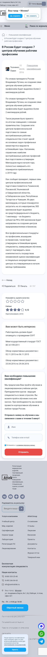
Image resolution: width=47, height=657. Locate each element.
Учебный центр (8, 521)
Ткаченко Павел (14, 69)
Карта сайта (6, 633)
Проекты (31, 539)
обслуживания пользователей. (15, 645)
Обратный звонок (15, 608)
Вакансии (32, 535)
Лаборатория (7, 539)
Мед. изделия (7, 526)
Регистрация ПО (8, 544)
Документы (32, 544)
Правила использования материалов (15, 628)
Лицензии (32, 530)
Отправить (23, 452)
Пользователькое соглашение (13, 622)
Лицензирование (9, 548)
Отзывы (31, 526)
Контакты (32, 548)
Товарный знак (34, 557)
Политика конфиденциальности (13, 616)
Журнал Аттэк (33, 553)
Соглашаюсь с (21, 445)
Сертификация (8, 530)
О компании (32, 521)
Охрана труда (7, 535)
